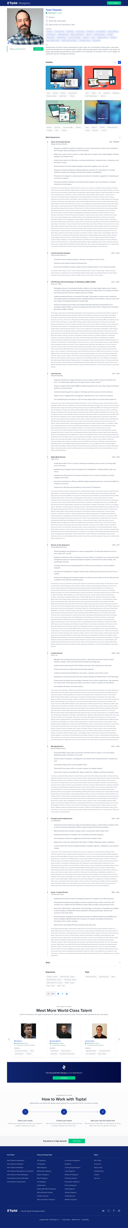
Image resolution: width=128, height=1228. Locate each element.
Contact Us (97, 1164)
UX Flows (28, 1054)
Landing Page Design (99, 34)
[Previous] (114, 62)
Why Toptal (97, 1160)
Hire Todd (38, 49)
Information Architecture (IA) (67, 1054)
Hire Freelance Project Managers (17, 1175)
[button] (83, 137)
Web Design (70, 31)
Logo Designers (70, 1171)
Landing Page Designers (72, 1167)
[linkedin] (67, 993)
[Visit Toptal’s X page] (108, 1211)
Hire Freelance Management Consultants (20, 1171)
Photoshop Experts (71, 1178)
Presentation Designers (72, 1182)
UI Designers (41, 1164)
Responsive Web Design (77, 34)
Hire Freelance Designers (15, 1164)
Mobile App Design (63, 34)
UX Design (49, 31)
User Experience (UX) (104, 1051)
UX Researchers (70, 1196)
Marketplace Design (103, 37)
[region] (83, 98)
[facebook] (62, 993)
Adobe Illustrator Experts (45, 1192)
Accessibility (85, 1220)
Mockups (88, 34)
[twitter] (58, 993)
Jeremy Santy (89, 1041)
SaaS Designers (70, 1189)
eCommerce (54, 1054)
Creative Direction (59, 31)
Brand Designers (42, 1178)
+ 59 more (71, 96)
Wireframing (90, 31)
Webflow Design (61, 37)
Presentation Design (85, 40)
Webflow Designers (71, 1199)
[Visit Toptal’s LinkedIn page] (103, 1211)
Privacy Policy (66, 1220)
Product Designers (71, 1185)
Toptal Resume (98, 1171)
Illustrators (68, 1164)
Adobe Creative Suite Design (69, 40)
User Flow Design (100, 31)
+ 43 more (103, 130)
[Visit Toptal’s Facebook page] (114, 1211)
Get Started (64, 1078)
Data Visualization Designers (46, 1199)
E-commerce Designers (72, 1160)
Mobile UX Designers (71, 1175)
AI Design (110, 34)
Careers (96, 1175)
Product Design (80, 31)
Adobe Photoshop (65, 1051)
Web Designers (42, 1167)
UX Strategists (41, 1182)
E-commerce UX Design (74, 37)
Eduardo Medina (55, 1041)
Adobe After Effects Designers (46, 1189)
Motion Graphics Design (53, 40)
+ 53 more (63, 130)
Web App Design (51, 34)
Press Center (98, 1167)
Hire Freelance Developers (15, 1160)
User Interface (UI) (90, 1054)
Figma (93, 37)
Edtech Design (50, 37)
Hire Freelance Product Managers (18, 1178)
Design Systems (19, 1054)
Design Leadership (113, 31)
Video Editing (96, 40)
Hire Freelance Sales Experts (16, 1182)
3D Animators (41, 1185)
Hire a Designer (114, 3)
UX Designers (41, 1160)
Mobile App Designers (44, 1171)
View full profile (28, 1031)
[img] (54, 13)
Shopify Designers (70, 1192)
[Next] (119, 62)
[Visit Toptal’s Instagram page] (119, 1211)
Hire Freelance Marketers (15, 1167)
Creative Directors (42, 1196)
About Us (97, 1178)
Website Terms (76, 1220)
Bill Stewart (18, 1041)
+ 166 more (103, 96)
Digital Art (85, 37)
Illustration (113, 37)
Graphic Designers (43, 1175)
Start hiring (76, 1141)
